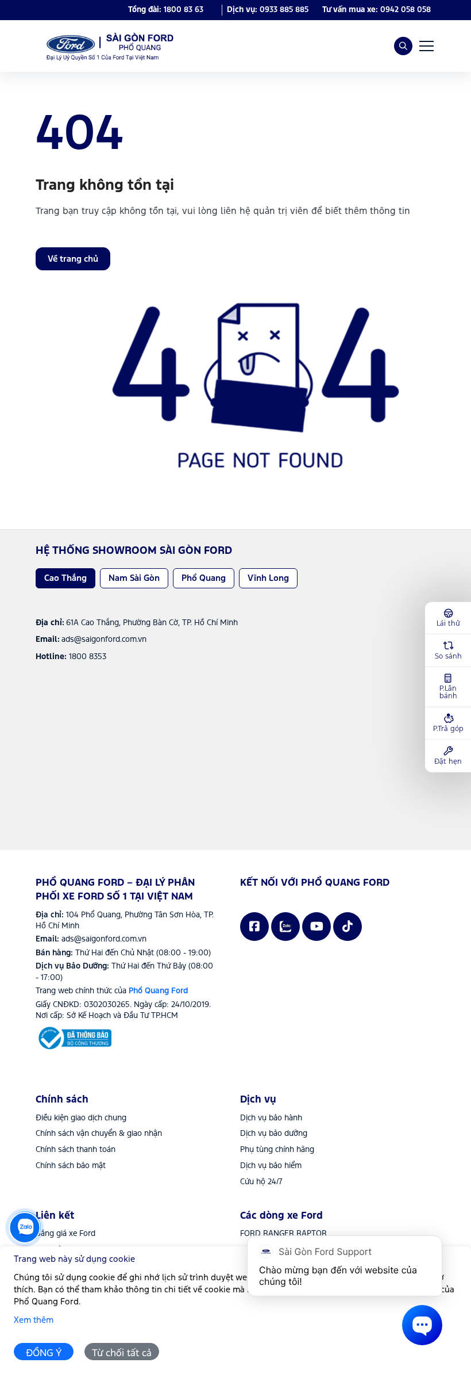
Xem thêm (33, 1320)
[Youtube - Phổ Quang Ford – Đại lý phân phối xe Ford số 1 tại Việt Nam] (316, 926)
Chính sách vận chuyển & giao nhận (99, 1133)
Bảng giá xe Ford (65, 1233)
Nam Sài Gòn (134, 578)
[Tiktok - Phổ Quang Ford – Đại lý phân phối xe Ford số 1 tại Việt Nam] (347, 926)
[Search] (403, 46)
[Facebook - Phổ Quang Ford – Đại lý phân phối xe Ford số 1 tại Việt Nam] (254, 926)
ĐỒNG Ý (44, 1353)
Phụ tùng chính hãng (277, 1149)
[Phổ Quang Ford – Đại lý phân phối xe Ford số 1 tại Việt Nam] (107, 46)
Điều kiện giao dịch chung (81, 1118)
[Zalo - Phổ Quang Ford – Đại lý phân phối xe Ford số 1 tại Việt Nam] (285, 926)
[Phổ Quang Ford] (73, 1038)
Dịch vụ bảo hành (271, 1118)
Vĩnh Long (268, 578)
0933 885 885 (284, 9)
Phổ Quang (204, 578)
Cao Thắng (65, 578)
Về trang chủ (73, 259)
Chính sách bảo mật (71, 1165)
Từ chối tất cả (122, 1353)
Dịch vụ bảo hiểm (271, 1165)
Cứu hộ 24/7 (261, 1181)
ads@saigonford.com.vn (103, 939)
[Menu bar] (426, 46)
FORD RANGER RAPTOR (283, 1233)
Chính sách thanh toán (75, 1149)
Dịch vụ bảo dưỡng (273, 1133)
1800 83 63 (183, 9)
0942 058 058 (405, 9)
